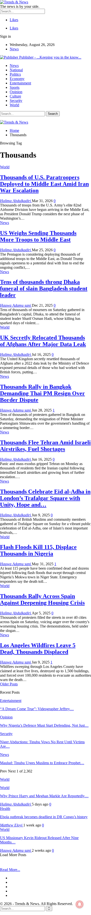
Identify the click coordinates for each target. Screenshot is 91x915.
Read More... (10, 870)
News (14, 49)
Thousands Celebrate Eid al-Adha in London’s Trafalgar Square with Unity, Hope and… (45, 498)
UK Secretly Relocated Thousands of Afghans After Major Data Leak (43, 340)
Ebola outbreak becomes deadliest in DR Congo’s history (44, 817)
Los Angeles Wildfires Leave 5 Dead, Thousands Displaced (37, 648)
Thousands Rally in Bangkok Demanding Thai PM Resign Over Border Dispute (42, 393)
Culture (15, 96)
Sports (14, 87)
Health (5, 809)
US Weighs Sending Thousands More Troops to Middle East (38, 236)
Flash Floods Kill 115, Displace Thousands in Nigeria (38, 550)
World (14, 105)
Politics (15, 74)
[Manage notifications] (79, 904)
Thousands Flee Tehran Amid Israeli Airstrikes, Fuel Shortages (45, 445)
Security (16, 101)
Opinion (16, 92)
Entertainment (20, 83)
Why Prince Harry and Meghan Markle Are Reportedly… (44, 796)
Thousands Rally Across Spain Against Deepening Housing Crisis (42, 599)
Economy (17, 79)
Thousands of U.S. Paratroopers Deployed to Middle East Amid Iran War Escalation (44, 184)
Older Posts (9, 684)
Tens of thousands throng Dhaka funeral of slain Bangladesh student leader (43, 288)
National (16, 70)
